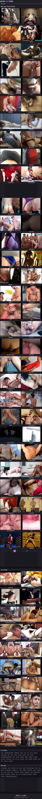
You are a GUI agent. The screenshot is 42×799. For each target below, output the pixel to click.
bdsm (9, 754)
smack (31, 772)
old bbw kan (30, 770)
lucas (12, 772)
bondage (35, 759)
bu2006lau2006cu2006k (8, 752)
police (21, 770)
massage (19, 754)
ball (18, 759)
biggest (2, 774)
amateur (22, 759)
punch (5, 772)
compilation (11, 761)
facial (8, 772)
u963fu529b (16, 752)
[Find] (40, 3)
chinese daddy (3, 754)
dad (16, 759)
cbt (19, 774)
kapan (24, 768)
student (17, 757)
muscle (31, 752)
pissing (15, 754)
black (2, 761)
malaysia (13, 774)
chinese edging (4, 768)
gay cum (2, 770)
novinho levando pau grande (11, 776)
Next (27, 550)
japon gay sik (7, 774)
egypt (2, 752)
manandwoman (37, 772)
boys (40, 768)
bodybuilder (27, 772)
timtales (21, 772)
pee (1, 772)
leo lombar (39, 770)
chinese (21, 752)
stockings (3, 776)
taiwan (20, 768)
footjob (26, 757)
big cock (5, 761)
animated (22, 757)
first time (31, 754)
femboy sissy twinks (30, 768)
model (26, 759)
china (28, 754)
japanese (35, 752)
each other (3, 759)
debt (14, 757)
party (9, 768)
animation (35, 757)
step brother (8, 759)
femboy (24, 754)
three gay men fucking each (26, 774)
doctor (36, 768)
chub (17, 774)
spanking (30, 757)
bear (12, 754)
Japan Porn (6, 1)
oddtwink (30, 759)
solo (28, 752)
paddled (24, 770)
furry (25, 752)
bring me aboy (8, 770)
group (39, 759)
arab (13, 759)
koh (17, 768)
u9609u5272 (14, 770)
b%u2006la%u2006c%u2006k (6, 757)
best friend (13, 768)
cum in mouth (16, 772)
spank (34, 770)
